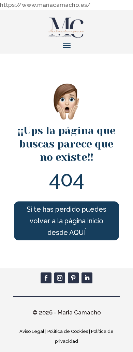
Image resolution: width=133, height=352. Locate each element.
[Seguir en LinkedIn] (87, 277)
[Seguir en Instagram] (59, 277)
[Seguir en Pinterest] (73, 277)
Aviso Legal (31, 331)
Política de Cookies (67, 331)
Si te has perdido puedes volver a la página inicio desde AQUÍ (66, 221)
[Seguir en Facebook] (46, 277)
